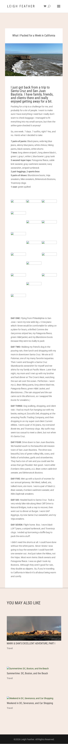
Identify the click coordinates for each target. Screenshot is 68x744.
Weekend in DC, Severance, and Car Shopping (30, 703)
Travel (10, 648)
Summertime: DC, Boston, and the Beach (27, 673)
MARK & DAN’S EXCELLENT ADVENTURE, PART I (31, 643)
